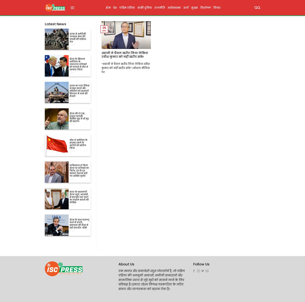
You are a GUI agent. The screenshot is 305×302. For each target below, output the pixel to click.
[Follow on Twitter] (202, 271)
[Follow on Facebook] (194, 271)
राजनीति (159, 8)
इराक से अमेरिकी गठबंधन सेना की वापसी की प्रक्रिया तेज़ (78, 38)
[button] (72, 7)
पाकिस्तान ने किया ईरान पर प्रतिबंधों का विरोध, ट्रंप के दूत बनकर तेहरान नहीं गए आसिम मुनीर (79, 170)
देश (115, 8)
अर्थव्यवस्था (174, 8)
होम (108, 8)
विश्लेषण (205, 8)
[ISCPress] (55, 8)
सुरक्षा (194, 8)
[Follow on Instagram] (198, 271)
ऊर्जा (186, 8)
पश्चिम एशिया (127, 8)
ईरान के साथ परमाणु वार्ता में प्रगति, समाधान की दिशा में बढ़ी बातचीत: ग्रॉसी (79, 224)
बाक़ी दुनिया (144, 8)
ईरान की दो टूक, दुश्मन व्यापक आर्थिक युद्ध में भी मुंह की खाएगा (79, 117)
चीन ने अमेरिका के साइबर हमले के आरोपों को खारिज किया (78, 144)
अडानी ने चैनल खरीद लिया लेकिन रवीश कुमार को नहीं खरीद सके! (124, 55)
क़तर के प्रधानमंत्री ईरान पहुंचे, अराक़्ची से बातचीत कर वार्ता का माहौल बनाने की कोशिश (79, 197)
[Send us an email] (207, 271)
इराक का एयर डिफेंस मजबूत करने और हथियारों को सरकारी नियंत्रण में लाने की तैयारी (79, 91)
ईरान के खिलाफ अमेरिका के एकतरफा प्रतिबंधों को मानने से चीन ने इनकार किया (79, 64)
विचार (216, 8)
